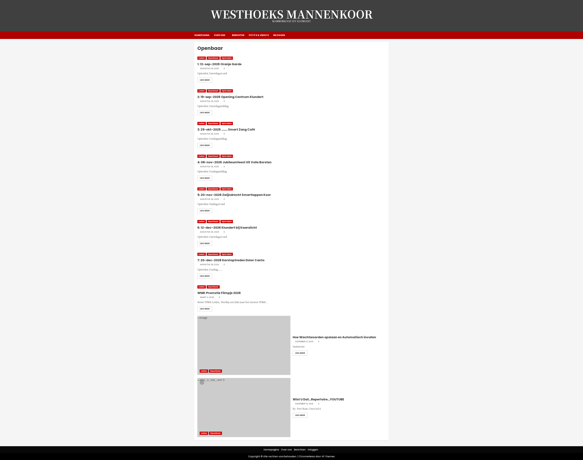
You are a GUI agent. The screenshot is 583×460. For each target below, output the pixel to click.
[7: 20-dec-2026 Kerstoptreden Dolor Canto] (291, 254)
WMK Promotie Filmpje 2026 (219, 293)
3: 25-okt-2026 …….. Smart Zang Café (226, 129)
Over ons (219, 35)
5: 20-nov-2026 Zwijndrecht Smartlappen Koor (234, 195)
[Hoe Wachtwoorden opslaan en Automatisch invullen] (243, 345)
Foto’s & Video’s (259, 35)
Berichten (238, 35)
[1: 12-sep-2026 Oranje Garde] (291, 58)
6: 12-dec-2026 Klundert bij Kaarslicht (227, 227)
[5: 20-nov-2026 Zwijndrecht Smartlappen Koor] (291, 189)
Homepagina (201, 35)
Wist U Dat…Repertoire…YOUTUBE (318, 399)
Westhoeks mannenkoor (292, 14)
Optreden (227, 58)
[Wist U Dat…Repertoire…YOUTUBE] (243, 407)
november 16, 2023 (304, 404)
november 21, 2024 (304, 341)
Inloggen (279, 35)
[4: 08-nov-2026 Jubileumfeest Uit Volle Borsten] (291, 156)
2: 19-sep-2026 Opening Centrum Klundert (230, 97)
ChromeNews (307, 456)
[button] (387, 35)
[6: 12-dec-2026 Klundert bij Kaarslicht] (291, 221)
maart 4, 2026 (207, 297)
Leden (202, 58)
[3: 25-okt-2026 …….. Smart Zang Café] (291, 123)
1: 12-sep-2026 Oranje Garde (219, 64)
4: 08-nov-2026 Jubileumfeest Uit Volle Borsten (234, 162)
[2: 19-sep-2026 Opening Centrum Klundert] (291, 91)
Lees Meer (205, 80)
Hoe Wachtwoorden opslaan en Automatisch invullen (334, 337)
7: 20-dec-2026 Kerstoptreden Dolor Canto (230, 260)
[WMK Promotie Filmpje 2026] (291, 287)
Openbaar (213, 58)
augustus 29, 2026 (209, 68)
